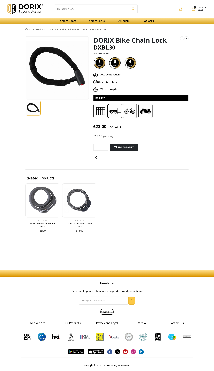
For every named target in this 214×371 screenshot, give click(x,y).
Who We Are (37, 323)
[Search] (133, 9)
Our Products (72, 323)
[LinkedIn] (141, 351)
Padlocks (148, 21)
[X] (117, 351)
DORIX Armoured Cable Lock (79, 225)
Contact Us (176, 323)
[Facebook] (109, 351)
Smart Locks (97, 21)
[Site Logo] (25, 8)
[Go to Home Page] (26, 29)
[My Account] (180, 9)
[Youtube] (125, 351)
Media (142, 323)
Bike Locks (42, 221)
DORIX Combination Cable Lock (42, 225)
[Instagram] (133, 351)
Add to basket (126, 147)
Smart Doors (68, 21)
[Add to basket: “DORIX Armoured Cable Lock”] (76, 200)
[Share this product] (96, 157)
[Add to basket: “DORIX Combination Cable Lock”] (39, 200)
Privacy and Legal (107, 323)
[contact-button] (131, 301)
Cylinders (124, 21)
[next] (186, 38)
